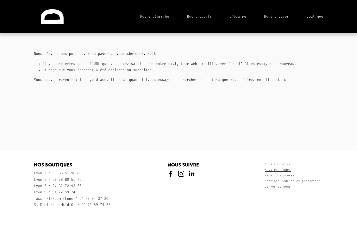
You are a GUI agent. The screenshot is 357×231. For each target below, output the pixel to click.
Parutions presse (279, 175)
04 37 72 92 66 (66, 186)
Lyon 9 (40, 192)
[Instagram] (181, 173)
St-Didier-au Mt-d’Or (54, 205)
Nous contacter (278, 164)
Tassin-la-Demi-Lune (53, 199)
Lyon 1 (40, 173)
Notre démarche (154, 16)
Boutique (315, 16)
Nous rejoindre (278, 170)
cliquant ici (135, 80)
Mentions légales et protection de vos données (292, 184)
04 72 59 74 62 (66, 192)
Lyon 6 (40, 186)
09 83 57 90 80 (66, 173)
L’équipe (238, 16)
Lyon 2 (40, 180)
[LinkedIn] (191, 173)
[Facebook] (171, 173)
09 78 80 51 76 (66, 180)
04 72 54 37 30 (93, 199)
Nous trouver (276, 16)
